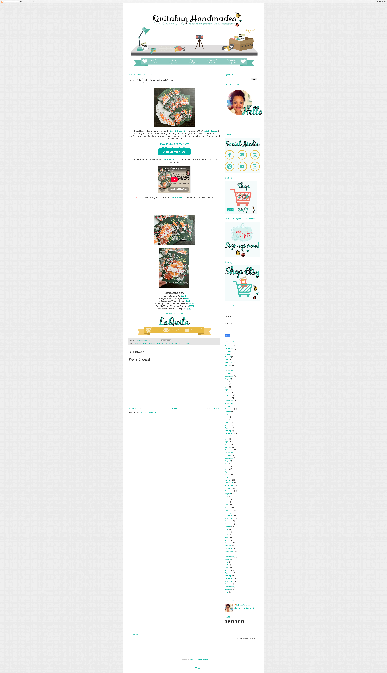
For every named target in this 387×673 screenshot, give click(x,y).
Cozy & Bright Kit (177, 131)
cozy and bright (176, 343)
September (229, 354)
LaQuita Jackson (243, 605)
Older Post (215, 408)
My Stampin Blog (251, 638)
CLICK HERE (168, 159)
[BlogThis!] (164, 340)
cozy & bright (165, 343)
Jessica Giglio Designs (199, 660)
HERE (183, 296)
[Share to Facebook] (168, 340)
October (228, 351)
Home (174, 408)
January (228, 365)
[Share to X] (166, 340)
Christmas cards (154, 343)
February (228, 362)
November (229, 349)
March (227, 392)
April (227, 360)
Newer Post (133, 408)
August (228, 357)
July (226, 381)
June (226, 384)
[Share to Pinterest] (170, 340)
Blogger (198, 668)
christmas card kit (141, 343)
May (226, 387)
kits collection (188, 343)
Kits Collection (210, 131)
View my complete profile (244, 608)
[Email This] (162, 340)
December (229, 346)
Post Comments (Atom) (149, 412)
